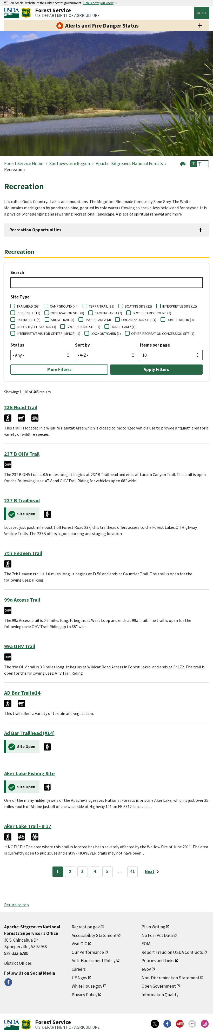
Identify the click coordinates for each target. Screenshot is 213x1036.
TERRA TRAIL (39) (101, 306)
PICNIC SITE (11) (28, 313)
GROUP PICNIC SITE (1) (83, 326)
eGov (146, 969)
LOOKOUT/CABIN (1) (106, 333)
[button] (183, 163)
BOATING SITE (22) (138, 306)
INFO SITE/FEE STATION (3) (36, 326)
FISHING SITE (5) (29, 319)
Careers (79, 969)
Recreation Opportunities (35, 230)
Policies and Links (158, 960)
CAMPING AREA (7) (108, 313)
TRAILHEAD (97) (28, 306)
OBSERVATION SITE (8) (67, 313)
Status (17, 345)
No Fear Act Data (157, 935)
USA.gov (79, 978)
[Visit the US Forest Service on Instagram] (205, 1024)
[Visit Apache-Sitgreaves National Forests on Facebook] (8, 982)
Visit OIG (79, 944)
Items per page (155, 345)
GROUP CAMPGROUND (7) (151, 313)
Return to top (16, 904)
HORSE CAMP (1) (123, 326)
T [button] (193, 163)
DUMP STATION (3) (180, 319)
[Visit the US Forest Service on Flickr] (192, 1024)
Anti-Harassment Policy (94, 960)
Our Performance (88, 952)
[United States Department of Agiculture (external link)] (12, 13)
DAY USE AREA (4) (98, 319)
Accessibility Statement (94, 935)
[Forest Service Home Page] (26, 13)
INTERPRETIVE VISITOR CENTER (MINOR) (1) (48, 333)
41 (132, 871)
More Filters (59, 369)
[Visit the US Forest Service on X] (155, 1024)
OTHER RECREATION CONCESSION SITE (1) (162, 333)
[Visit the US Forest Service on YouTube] (180, 1024)
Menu (201, 13)
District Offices (18, 963)
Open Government (159, 986)
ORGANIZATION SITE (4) (138, 319)
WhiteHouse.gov (87, 986)
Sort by (82, 345)
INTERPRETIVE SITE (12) (179, 306)
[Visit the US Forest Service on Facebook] (167, 1024)
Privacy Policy (84, 995)
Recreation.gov (86, 927)
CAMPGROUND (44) (64, 306)
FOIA (146, 944)
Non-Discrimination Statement (170, 978)
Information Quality (160, 995)
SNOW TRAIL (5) (62, 319)
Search (17, 272)
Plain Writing (153, 927)
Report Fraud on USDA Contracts (172, 952)
